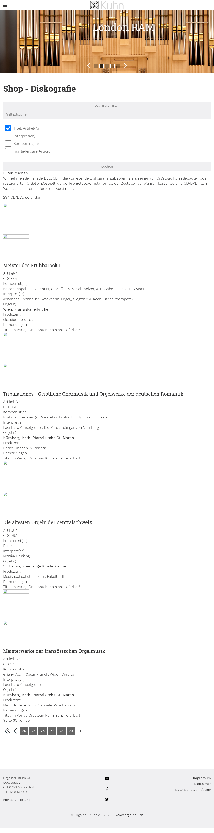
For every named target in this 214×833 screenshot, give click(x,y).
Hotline (25, 800)
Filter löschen (15, 173)
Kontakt (9, 800)
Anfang (7, 730)
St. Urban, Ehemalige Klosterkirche (34, 566)
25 (33, 731)
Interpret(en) (24, 136)
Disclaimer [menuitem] (202, 784)
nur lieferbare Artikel (32, 151)
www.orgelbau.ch (129, 815)
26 (43, 731)
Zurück (89, 65)
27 (52, 731)
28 (61, 731)
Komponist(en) (26, 143)
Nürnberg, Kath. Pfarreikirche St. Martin (38, 438)
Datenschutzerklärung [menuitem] (193, 790)
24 (24, 731)
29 (71, 731)
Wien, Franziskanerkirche (25, 309)
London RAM (109, 26)
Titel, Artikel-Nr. (27, 128)
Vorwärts (124, 65)
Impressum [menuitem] (202, 778)
